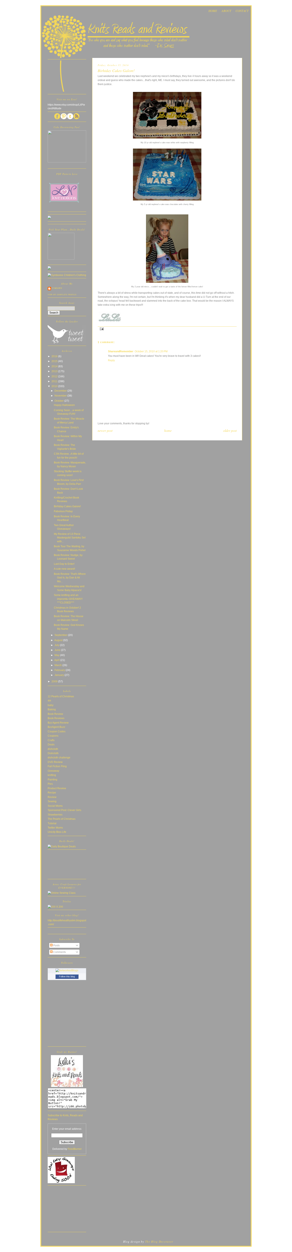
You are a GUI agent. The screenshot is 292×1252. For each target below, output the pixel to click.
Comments (59, 952)
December (61, 390)
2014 (55, 366)
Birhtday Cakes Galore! (67, 506)
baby (50, 705)
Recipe (52, 792)
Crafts (51, 740)
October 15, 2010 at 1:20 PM (151, 351)
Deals (51, 744)
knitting (52, 775)
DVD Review (55, 762)
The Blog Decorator (159, 1241)
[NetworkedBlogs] (67, 970)
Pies (50, 783)
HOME (212, 11)
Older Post (230, 430)
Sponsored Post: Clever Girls (64, 810)
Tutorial (52, 823)
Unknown (57, 288)
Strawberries (55, 814)
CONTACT (242, 11)
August (58, 640)
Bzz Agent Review (58, 722)
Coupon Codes (56, 731)
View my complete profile (62, 294)
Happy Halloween (64, 405)
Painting (52, 779)
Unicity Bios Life (57, 831)
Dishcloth (53, 753)
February (60, 670)
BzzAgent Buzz (56, 727)
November (61, 395)
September (61, 635)
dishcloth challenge (59, 757)
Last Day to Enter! (64, 563)
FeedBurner (75, 1148)
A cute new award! (64, 568)
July (57, 645)
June (58, 650)
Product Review (57, 788)
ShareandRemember (120, 351)
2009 (55, 681)
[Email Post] (101, 328)
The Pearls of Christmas (61, 818)
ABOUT (226, 11)
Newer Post (105, 430)
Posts (56, 945)
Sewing (52, 801)
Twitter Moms (55, 827)
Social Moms (55, 805)
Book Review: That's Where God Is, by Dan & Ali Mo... (70, 577)
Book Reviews (56, 718)
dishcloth (53, 749)
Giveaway (53, 770)
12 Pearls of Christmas (61, 696)
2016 (55, 356)
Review (52, 797)
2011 (55, 381)
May (57, 655)
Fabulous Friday (63, 511)
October (59, 400)
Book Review (55, 713)
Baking (52, 709)
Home (168, 430)
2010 (55, 386)
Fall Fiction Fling (57, 766)
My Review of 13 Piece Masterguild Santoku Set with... (70, 537)
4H (49, 700)
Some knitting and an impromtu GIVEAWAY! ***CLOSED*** (68, 599)
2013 (55, 371)
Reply (111, 360)
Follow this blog (67, 976)
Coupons (53, 735)
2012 (55, 376)
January (60, 675)
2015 (55, 361)
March (58, 665)
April (57, 660)
